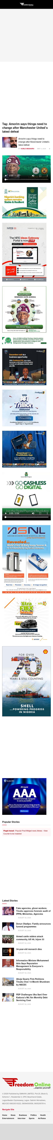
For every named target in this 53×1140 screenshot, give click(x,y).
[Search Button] (49, 4)
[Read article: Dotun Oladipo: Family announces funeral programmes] (8, 926)
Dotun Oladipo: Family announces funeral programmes (33, 925)
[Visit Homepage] (26, 4)
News (13, 1115)
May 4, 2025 (41, 149)
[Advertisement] (26, 35)
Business (23, 1115)
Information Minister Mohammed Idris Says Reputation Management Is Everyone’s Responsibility (32, 965)
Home (4, 1115)
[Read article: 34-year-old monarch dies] (8, 952)
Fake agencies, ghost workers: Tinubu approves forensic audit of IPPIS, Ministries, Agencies (33, 911)
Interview (21, 1118)
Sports (31, 1118)
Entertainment (8, 1118)
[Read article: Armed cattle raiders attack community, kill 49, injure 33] (8, 939)
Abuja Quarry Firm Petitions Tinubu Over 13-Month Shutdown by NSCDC (33, 981)
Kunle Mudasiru (27, 149)
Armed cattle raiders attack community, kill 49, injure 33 (30, 938)
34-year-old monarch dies (29, 949)
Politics (33, 1115)
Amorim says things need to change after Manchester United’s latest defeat (33, 141)
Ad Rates (42, 1118)
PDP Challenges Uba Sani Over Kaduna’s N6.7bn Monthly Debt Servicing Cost (32, 997)
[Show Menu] (3, 4)
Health (43, 1115)
